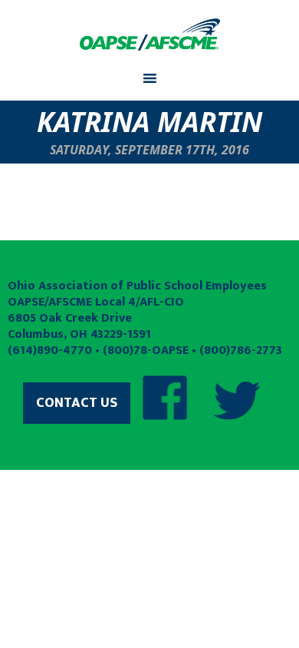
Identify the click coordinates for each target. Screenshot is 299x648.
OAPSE (150, 35)
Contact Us (76, 403)
